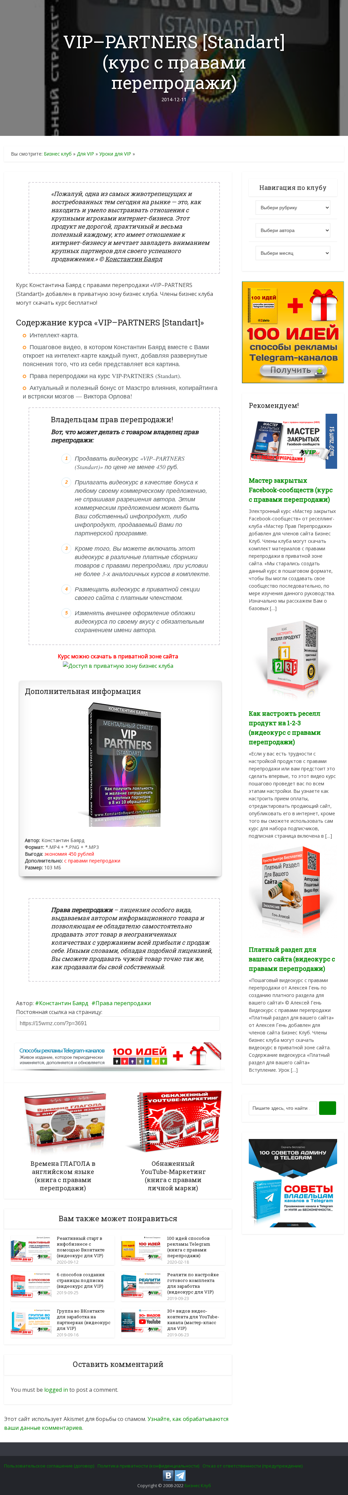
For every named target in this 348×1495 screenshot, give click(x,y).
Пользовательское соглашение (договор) (49, 1466)
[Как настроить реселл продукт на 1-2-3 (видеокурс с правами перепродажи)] (293, 658)
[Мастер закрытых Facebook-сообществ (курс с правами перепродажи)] (293, 441)
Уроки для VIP (115, 153)
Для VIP (85, 153)
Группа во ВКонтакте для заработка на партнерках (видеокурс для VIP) (83, 1319)
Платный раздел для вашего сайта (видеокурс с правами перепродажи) (292, 959)
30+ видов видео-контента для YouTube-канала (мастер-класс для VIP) (193, 1319)
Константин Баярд (63, 1003)
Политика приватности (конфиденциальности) (148, 1466)
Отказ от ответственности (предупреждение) (252, 1466)
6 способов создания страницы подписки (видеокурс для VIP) (81, 1280)
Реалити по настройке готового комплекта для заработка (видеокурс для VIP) (193, 1283)
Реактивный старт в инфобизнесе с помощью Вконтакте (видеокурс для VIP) (81, 1247)
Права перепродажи (123, 1003)
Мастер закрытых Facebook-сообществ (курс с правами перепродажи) (291, 489)
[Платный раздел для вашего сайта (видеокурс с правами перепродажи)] (293, 890)
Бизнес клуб (58, 153)
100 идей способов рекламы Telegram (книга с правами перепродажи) (188, 1247)
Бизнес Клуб (198, 1485)
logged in (56, 1389)
